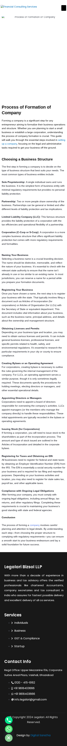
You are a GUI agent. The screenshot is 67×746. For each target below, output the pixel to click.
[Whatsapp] (9, 729)
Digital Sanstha (40, 735)
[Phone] (9, 720)
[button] (63, 8)
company (35, 525)
